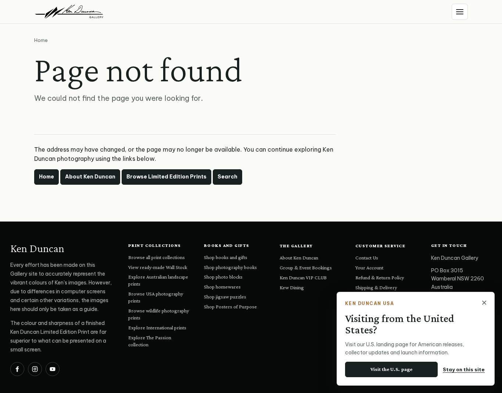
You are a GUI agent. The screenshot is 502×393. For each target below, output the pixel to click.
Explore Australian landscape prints (158, 280)
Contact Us (366, 258)
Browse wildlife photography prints (158, 314)
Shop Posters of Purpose (230, 306)
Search (227, 176)
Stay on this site (464, 369)
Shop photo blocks (223, 277)
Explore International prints (157, 327)
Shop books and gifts (225, 257)
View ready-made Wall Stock (157, 267)
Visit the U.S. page (391, 369)
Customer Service (380, 245)
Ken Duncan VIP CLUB (303, 277)
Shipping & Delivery (376, 287)
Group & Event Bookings (306, 267)
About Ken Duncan (90, 176)
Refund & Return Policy (379, 277)
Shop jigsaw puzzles (225, 297)
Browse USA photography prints (155, 297)
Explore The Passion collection (149, 340)
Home (46, 176)
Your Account (369, 267)
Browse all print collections (156, 257)
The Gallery (296, 245)
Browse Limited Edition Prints (166, 176)
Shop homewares (222, 287)
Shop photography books (230, 267)
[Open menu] (460, 12)
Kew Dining (292, 287)
